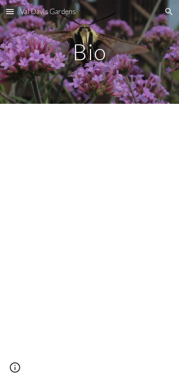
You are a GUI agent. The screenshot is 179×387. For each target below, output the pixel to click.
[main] (90, 51)
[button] (10, 11)
